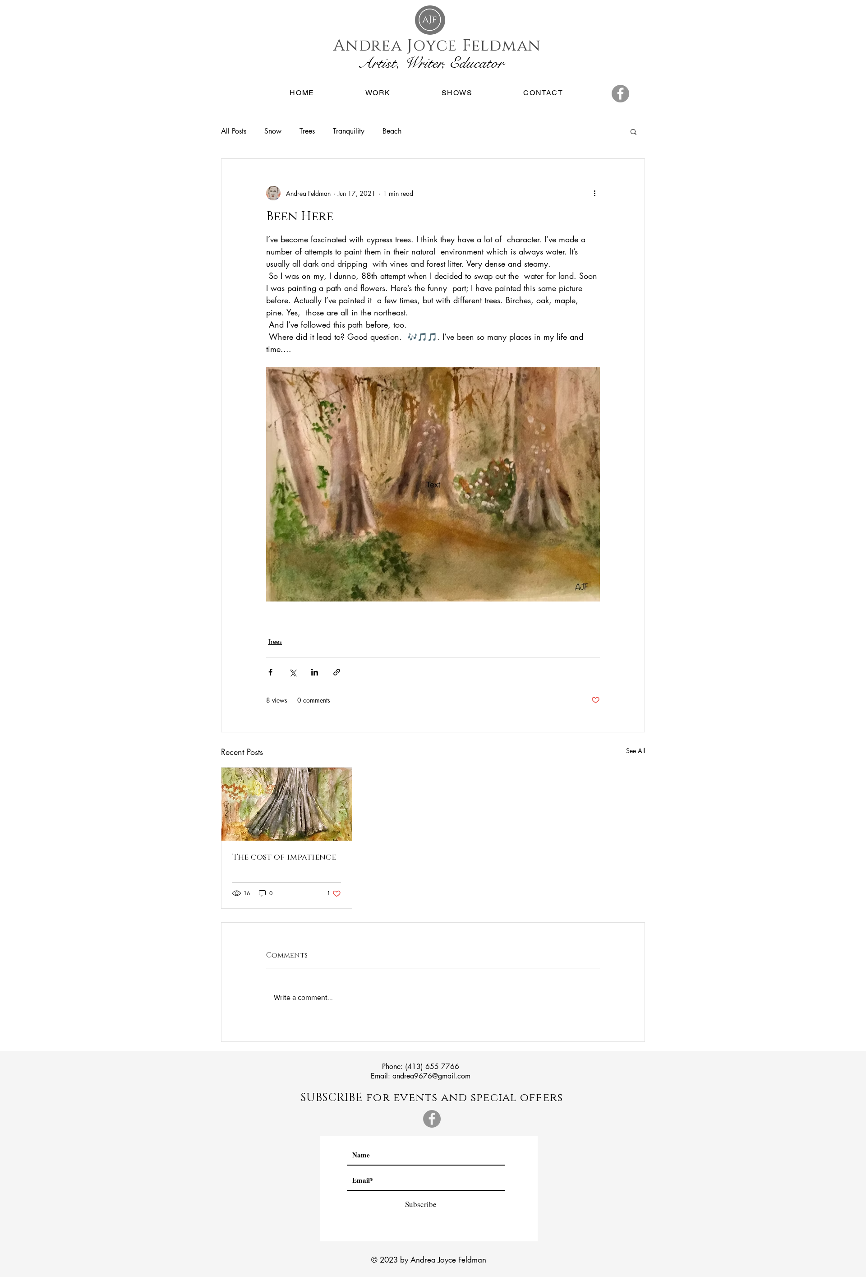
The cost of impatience (284, 857)
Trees (307, 131)
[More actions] (594, 193)
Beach (391, 131)
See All (635, 750)
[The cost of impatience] (286, 804)
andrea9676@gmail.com (431, 1076)
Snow (272, 131)
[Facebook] (620, 93)
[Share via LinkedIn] (314, 672)
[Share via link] (336, 672)
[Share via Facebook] (270, 672)
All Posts (233, 131)
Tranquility (348, 131)
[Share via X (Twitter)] (292, 672)
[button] (377, 93)
